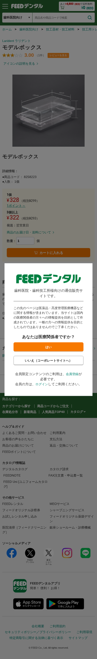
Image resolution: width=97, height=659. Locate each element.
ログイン (41, 384)
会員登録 (72, 374)
